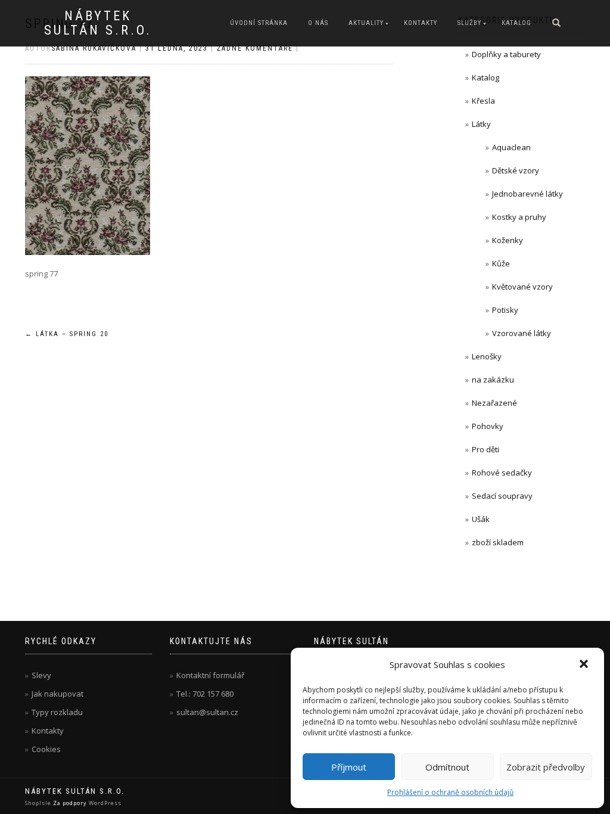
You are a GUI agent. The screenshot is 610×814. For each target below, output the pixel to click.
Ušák (481, 519)
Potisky (505, 310)
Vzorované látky (521, 333)
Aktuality (366, 23)
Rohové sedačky (502, 472)
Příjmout (348, 767)
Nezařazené (494, 402)
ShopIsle (39, 803)
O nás (318, 23)
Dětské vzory (515, 170)
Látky (481, 124)
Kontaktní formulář (210, 675)
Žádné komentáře (255, 48)
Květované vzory (522, 286)
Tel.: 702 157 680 (205, 693)
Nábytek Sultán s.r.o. (98, 23)
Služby (469, 23)
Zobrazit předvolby (545, 767)
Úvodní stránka (259, 23)
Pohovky (487, 426)
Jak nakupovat (57, 693)
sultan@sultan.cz (207, 712)
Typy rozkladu (57, 712)
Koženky (507, 240)
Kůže (501, 263)
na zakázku (493, 379)
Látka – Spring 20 (66, 334)
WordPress (104, 803)
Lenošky (487, 356)
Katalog (516, 23)
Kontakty (420, 23)
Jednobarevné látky (527, 193)
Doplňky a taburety (506, 54)
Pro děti (485, 449)
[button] (585, 665)
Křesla (483, 100)
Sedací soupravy (502, 495)
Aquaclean (511, 147)
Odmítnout (447, 767)
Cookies (46, 749)
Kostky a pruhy (519, 217)
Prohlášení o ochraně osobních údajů (450, 792)
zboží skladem (498, 542)
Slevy (41, 675)
